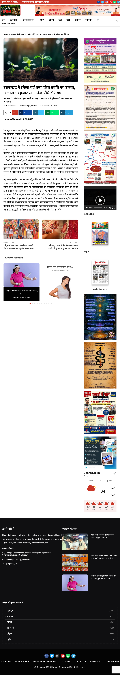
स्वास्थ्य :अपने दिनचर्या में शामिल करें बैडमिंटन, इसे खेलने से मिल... (103, 577)
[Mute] (110, 208)
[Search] (118, 21)
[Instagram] (106, 2)
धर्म (98, 20)
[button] (7, 284)
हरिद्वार (61, 633)
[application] (100, 198)
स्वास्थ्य (78, 20)
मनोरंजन (88, 20)
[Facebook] (98, 2)
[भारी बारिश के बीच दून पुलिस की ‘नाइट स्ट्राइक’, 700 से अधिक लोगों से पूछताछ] (75, 542)
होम (3, 20)
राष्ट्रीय (42, 20)
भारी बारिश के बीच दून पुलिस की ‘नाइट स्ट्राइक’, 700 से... (102, 536)
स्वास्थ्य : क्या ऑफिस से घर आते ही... (60, 267)
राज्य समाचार (28, 20)
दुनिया (51, 20)
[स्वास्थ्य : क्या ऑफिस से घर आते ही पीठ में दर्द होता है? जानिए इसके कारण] (60, 287)
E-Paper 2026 (8, 23)
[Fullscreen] (113, 208)
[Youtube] (110, 2)
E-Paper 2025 (96, 661)
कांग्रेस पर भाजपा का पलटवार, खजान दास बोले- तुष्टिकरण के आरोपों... (104, 557)
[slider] (98, 207)
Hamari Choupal (11, 105)
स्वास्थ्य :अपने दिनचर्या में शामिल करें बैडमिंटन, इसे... (22, 292)
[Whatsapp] (114, 2)
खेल (60, 20)
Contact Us (80, 661)
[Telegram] (118, 2)
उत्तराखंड (13, 20)
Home (6, 34)
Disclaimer (65, 661)
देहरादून (61, 610)
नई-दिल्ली (61, 628)
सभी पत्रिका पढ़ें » (100, 289)
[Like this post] (15, 112)
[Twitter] (102, 2)
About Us (6, 661)
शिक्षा (68, 20)
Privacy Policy (22, 661)
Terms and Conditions (44, 661)
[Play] (87, 208)
